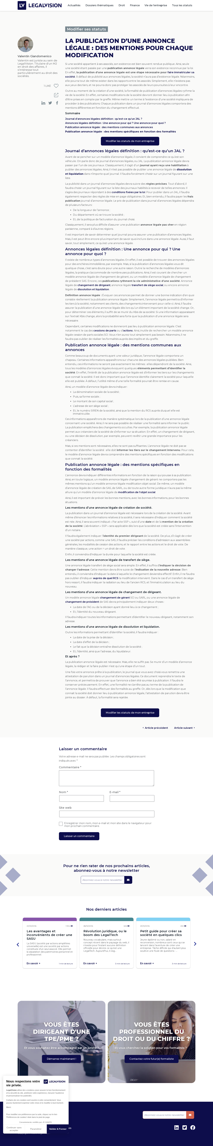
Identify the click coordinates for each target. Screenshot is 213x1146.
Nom (63, 792)
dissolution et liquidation (93, 289)
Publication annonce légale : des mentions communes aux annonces (109, 127)
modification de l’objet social (136, 492)
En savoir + (33, 963)
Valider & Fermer (57, 1129)
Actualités (74, 5)
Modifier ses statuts (86, 29)
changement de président (82, 601)
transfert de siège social (147, 285)
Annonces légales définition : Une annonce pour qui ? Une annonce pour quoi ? (115, 123)
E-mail (114, 792)
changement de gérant (115, 597)
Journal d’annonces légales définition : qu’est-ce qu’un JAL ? (103, 118)
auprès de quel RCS (106, 578)
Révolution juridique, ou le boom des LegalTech (105, 933)
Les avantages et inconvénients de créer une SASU (49, 934)
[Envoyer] (128, 880)
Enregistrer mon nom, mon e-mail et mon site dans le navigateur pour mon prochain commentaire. (108, 824)
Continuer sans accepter (14, 1129)
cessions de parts (104, 330)
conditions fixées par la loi (128, 192)
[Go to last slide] (18, 944)
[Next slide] (195, 944)
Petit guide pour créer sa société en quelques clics (161, 933)
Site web (65, 807)
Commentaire (70, 767)
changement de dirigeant (93, 285)
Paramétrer (35, 1129)
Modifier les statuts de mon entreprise (130, 141)
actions (128, 330)
